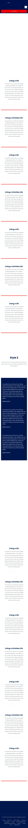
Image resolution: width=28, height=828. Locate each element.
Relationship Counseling (9, 823)
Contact (19, 823)
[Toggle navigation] (26, 7)
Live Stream (14, 11)
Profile (23, 823)
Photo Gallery (16, 820)
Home (3, 820)
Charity (13, 821)
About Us (9, 820)
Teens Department (20, 821)
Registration (17, 825)
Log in (11, 825)
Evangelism (7, 821)
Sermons (23, 820)
